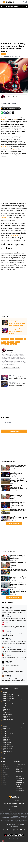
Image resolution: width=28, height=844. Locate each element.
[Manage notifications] (3, 841)
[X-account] (4, 830)
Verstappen (9, 6)
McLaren (3, 146)
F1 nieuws (3, 341)
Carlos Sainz (4, 117)
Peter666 (7, 638)
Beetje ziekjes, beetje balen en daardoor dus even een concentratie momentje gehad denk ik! (14, 650)
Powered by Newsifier (14, 838)
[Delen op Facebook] (4, 112)
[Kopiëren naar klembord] (13, 112)
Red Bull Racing (19, 339)
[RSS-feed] (17, 830)
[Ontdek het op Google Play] (9, 835)
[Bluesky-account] (21, 830)
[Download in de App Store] (19, 835)
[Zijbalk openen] (1, 2)
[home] (2, 6)
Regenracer (8, 675)
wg (5, 667)
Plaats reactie (14, 431)
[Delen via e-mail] (10, 112)
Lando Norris (13, 149)
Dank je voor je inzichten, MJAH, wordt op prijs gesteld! (14, 672)
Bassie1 (7, 615)
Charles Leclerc (14, 235)
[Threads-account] (24, 830)
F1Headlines (7, 803)
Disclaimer (14, 806)
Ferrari (15, 119)
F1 (4, 6)
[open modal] (26, 2)
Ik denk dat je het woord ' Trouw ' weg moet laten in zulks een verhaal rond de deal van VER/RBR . (14, 679)
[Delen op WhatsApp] (2, 112)
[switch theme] (24, 2)
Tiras (6, 646)
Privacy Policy (21, 801)
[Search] (21, 2)
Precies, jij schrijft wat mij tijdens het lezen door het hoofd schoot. (14, 634)
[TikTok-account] (14, 830)
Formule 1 (4, 54)
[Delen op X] (7, 112)
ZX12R (6, 622)
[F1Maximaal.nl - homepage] (8, 2)
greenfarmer (8, 607)
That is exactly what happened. (10, 665)
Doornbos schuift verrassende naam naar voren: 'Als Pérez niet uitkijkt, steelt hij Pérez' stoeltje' (17, 322)
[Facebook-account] (7, 830)
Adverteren (15, 803)
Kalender (16, 6)
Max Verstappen (5, 339)
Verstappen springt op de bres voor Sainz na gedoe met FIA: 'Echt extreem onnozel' (16, 330)
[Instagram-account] (10, 830)
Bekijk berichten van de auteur (11, 367)
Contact (21, 803)
